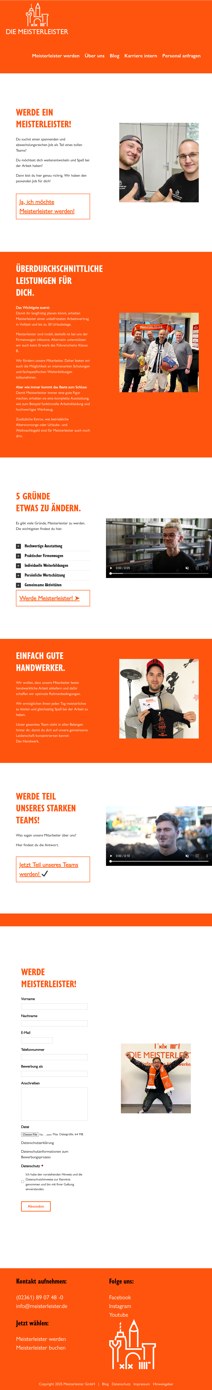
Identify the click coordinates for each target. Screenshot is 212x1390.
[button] (53, 546)
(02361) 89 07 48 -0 (39, 1297)
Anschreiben (30, 1083)
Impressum (142, 1384)
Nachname (29, 1016)
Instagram (120, 1305)
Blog (105, 1384)
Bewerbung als (32, 1066)
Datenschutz (32, 1166)
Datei (25, 1127)
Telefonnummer (33, 1049)
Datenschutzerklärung (37, 1142)
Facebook (120, 1297)
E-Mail (25, 1032)
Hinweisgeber (163, 1384)
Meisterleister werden (41, 1338)
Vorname (28, 999)
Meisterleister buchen (41, 1347)
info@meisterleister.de (41, 1305)
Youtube (118, 1314)
